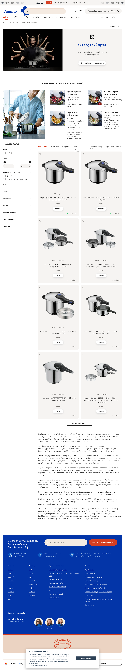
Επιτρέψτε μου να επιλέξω (38, 665)
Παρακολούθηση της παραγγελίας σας (98, 592)
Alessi (31, 573)
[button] (80, 148)
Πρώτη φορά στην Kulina (94, 577)
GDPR (51, 590)
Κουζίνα (10, 570)
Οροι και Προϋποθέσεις (57, 587)
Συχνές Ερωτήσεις (91, 581)
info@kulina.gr (16, 619)
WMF (58, 434)
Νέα (113, 17)
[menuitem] (6, 17)
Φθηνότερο (55, 147)
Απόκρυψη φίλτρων (12, 144)
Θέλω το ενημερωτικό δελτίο (103, 542)
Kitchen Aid (32, 581)
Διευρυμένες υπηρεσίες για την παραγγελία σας (64, 575)
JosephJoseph (33, 584)
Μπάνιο (10, 588)
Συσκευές (11, 581)
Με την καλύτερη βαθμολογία (96, 147)
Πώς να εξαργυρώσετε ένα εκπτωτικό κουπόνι (98, 600)
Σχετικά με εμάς (90, 605)
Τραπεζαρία (12, 573)
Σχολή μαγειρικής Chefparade (95, 588)
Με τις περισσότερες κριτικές (78, 147)
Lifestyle (11, 592)
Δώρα (119, 17)
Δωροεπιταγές (54, 598)
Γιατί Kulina (89, 595)
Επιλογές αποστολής (56, 583)
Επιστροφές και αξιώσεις (58, 570)
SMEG (31, 577)
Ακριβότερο (66, 147)
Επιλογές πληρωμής (56, 579)
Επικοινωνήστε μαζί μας (57, 594)
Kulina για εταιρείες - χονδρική (96, 584)
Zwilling (31, 588)
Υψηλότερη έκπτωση (110, 147)
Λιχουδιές (11, 577)
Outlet (10, 599)
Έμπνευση (105, 17)
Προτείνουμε (43, 147)
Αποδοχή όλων (86, 658)
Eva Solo (32, 595)
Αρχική (10, 595)
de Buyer (32, 592)
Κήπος (10, 584)
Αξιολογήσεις (89, 570)
